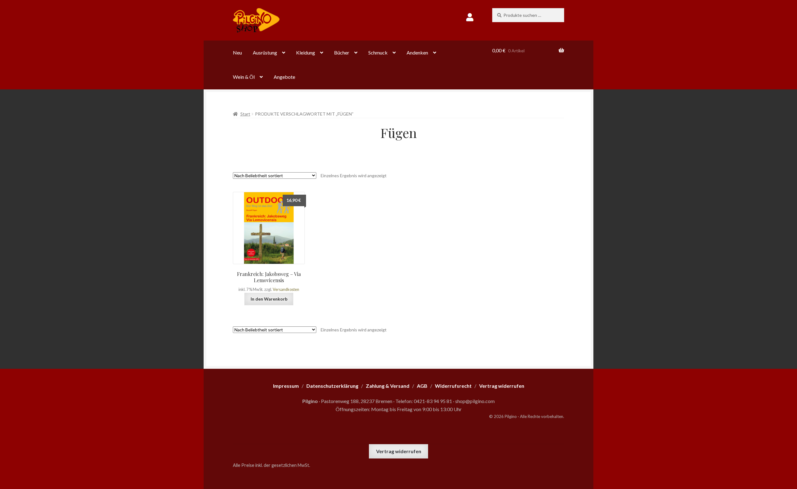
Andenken (417, 52)
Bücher (341, 52)
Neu (237, 52)
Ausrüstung (265, 52)
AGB (422, 386)
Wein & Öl (244, 77)
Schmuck (378, 52)
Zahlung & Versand (387, 386)
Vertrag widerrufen (398, 451)
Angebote (284, 77)
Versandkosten (286, 289)
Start (245, 113)
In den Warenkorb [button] (269, 298)
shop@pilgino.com (475, 401)
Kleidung (305, 52)
